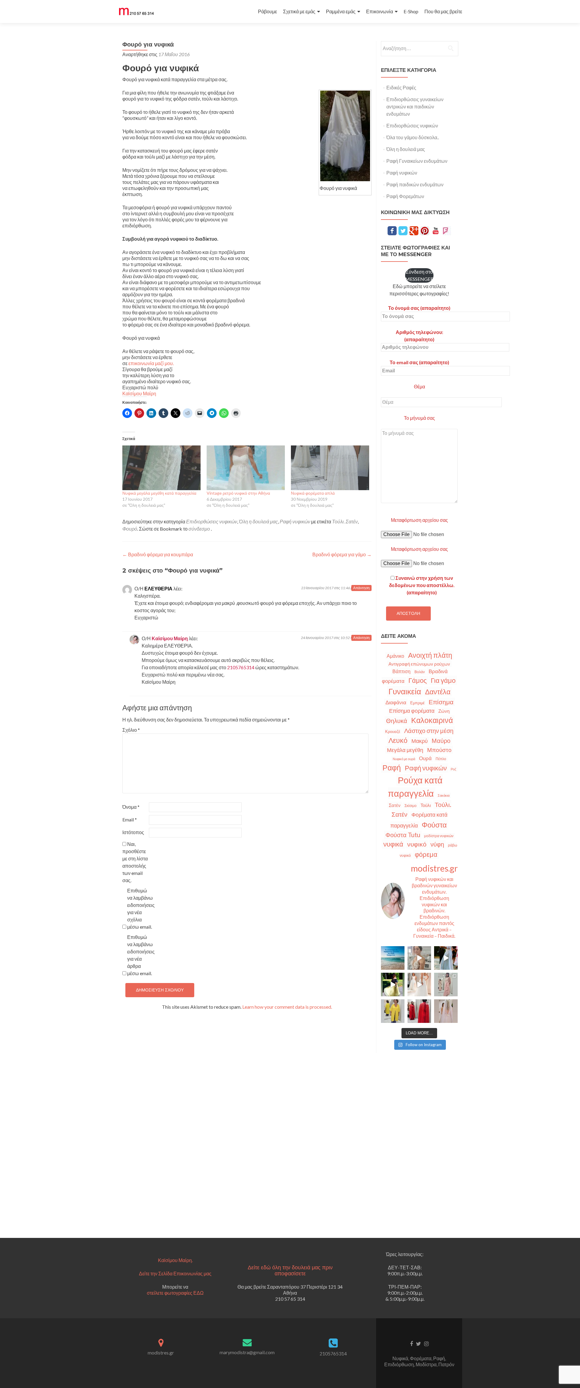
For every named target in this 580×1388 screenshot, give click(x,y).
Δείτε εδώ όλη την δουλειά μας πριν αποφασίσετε (290, 1270)
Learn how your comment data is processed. (287, 1007)
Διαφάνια (395, 702)
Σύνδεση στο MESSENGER (419, 275)
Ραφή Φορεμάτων (405, 196)
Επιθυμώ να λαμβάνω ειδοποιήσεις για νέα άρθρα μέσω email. (140, 955)
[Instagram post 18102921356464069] (392, 958)
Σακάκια (444, 795)
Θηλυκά (396, 720)
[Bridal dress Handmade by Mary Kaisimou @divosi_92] (419, 958)
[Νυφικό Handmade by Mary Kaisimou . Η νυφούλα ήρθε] (419, 984)
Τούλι (425, 805)
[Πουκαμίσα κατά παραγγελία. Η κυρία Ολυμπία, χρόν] (392, 1011)
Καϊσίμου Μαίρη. (175, 1260)
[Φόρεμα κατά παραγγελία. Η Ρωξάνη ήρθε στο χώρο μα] (446, 984)
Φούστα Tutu (402, 834)
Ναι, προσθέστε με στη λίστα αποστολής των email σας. (135, 862)
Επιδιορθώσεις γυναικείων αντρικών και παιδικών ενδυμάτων (414, 106)
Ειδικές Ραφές (401, 87)
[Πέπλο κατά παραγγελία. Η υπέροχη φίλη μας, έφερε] (446, 1011)
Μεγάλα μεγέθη (405, 750)
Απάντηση (361, 588)
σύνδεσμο (199, 529)
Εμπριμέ (417, 703)
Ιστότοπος (133, 832)
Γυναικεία (404, 691)
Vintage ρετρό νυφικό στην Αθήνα (238, 493)
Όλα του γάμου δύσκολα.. (412, 137)
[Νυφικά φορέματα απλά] (330, 467)
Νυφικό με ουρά (404, 759)
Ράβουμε (267, 11)
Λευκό (398, 740)
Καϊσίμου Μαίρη (139, 393)
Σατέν (395, 805)
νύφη (437, 844)
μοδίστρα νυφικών (438, 836)
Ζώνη (444, 711)
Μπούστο (439, 749)
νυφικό (417, 844)
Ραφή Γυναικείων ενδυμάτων (416, 161)
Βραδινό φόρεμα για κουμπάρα (157, 554)
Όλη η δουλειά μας (258, 521)
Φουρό (129, 529)
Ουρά (425, 758)
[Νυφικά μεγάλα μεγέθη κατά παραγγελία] (161, 467)
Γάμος (417, 680)
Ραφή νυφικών (295, 521)
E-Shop (411, 11)
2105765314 (240, 667)
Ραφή (391, 767)
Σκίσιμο (410, 805)
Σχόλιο (131, 730)
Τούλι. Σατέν (345, 521)
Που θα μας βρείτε (443, 11)
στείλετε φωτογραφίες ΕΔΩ (175, 1293)
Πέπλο (441, 759)
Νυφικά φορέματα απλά (313, 493)
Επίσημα (441, 701)
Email (129, 819)
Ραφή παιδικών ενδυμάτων (414, 184)
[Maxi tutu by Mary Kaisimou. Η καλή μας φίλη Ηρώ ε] (392, 984)
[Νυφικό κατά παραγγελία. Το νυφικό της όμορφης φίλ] (446, 958)
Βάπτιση (401, 671)
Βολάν (419, 672)
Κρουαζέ (392, 731)
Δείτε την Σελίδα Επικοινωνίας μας (175, 1273)
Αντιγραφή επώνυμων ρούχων (419, 664)
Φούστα (434, 824)
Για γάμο (443, 680)
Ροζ (453, 769)
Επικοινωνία (379, 11)
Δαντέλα (437, 691)
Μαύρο (441, 740)
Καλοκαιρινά (432, 720)
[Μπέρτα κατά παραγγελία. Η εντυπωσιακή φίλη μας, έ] (419, 1011)
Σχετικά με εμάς (299, 11)
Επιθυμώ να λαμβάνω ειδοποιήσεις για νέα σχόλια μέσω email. (140, 909)
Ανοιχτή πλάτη (430, 655)
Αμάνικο (395, 656)
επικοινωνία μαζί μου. (151, 363)
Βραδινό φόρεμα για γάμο (342, 554)
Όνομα (131, 807)
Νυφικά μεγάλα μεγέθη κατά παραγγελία (159, 493)
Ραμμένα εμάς (341, 11)
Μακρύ (419, 740)
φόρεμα (426, 854)
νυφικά (393, 844)
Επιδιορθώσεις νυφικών (211, 521)
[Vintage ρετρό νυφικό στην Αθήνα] (246, 467)
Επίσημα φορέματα (411, 710)
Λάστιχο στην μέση (428, 730)
